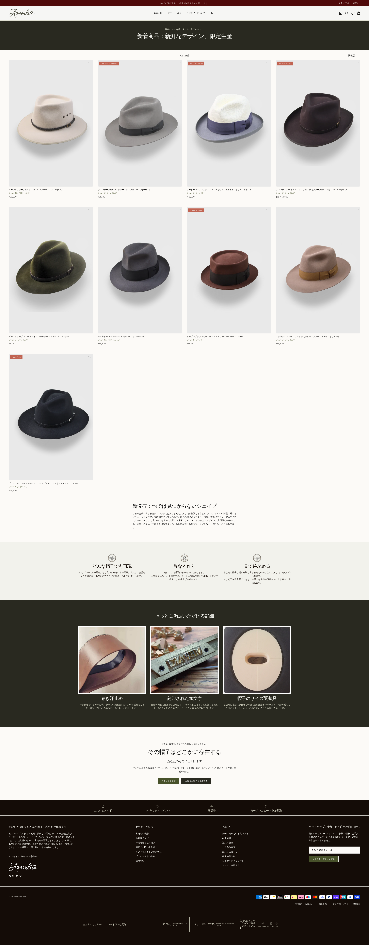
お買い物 (158, 13)
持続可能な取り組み (145, 842)
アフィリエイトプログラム (149, 851)
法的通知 (356, 904)
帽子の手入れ (228, 856)
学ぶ (179, 13)
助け (213, 13)
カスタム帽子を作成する (196, 781)
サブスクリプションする (323, 859)
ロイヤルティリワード (233, 860)
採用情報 (140, 860)
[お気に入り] (353, 13)
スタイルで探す (169, 781)
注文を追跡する (229, 851)
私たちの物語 (142, 833)
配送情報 (226, 838)
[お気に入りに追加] (89, 63)
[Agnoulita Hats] (22, 13)
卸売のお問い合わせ (145, 847)
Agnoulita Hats (20, 896)
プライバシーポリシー (341, 904)
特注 (170, 13)
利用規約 (298, 904)
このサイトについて (196, 13)
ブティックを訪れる (145, 856)
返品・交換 (227, 842)
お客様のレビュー (144, 838)
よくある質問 (228, 847)
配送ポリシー (310, 904)
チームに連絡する (231, 865)
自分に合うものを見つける (235, 833)
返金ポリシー (324, 904)
